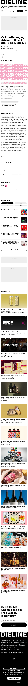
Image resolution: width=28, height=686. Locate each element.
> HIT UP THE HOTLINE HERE (10, 102)
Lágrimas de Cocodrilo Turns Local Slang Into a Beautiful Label (13, 569)
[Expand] (25, 665)
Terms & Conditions (5, 640)
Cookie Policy (22, 640)
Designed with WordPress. (7, 652)
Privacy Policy (15, 640)
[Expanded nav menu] (25, 11)
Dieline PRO (15, 174)
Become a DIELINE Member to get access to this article (14, 669)
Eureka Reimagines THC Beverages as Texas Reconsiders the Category (12, 376)
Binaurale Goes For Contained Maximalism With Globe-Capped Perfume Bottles (13, 464)
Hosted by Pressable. (18, 652)
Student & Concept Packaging (9, 334)
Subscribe (14, 625)
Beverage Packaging (6, 312)
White (9, 186)
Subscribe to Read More (8, 105)
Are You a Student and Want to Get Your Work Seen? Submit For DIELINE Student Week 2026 (13, 332)
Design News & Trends (12, 50)
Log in (13, 11)
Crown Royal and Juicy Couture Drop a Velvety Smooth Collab (11, 234)
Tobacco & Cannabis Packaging (9, 378)
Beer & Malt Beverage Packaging (9, 571)
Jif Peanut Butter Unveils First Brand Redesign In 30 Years (10, 210)
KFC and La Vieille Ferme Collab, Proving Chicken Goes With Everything (13, 591)
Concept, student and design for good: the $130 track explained (13, 354)
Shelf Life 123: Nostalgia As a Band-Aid (11, 547)
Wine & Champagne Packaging (9, 507)
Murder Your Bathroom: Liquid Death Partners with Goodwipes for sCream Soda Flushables (11, 242)
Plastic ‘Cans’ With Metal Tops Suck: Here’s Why (13, 526)
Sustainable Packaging (16, 422)
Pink (6, 185)
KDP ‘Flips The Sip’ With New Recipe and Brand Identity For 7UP (10, 219)
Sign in (18, 682)
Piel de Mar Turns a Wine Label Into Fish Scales (13, 506)
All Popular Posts (14, 249)
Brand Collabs (4, 592)
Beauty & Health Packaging (8, 466)
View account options (14, 678)
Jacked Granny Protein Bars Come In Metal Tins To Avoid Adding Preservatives (13, 420)
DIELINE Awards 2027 (6, 356)
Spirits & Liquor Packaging (19, 312)
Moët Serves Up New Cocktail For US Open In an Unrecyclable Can (13, 310)
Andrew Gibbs (6, 46)
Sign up (20, 11)
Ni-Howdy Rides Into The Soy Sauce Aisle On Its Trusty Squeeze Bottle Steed (13, 442)
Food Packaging (5, 422)
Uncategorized (5, 400)
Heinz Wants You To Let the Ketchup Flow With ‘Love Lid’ (10, 226)
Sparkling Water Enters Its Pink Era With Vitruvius (13, 485)
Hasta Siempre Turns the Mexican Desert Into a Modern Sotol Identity (13, 398)
